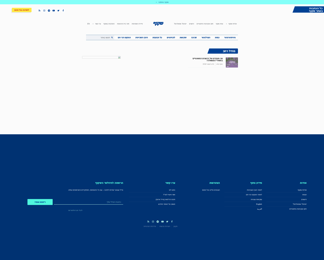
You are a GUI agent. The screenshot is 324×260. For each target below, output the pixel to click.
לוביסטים (171, 37)
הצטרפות (214, 183)
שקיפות (183, 37)
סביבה (194, 37)
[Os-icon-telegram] (49, 11)
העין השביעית (141, 37)
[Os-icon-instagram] (44, 11)
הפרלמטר (205, 37)
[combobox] (100, 37)
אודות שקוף (232, 24)
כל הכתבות (157, 37)
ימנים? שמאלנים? (180, 24)
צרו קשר (98, 24)
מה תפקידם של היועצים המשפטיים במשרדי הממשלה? (208, 59)
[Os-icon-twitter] (58, 11)
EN (88, 24)
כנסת (217, 37)
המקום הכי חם (124, 37)
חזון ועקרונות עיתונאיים (205, 24)
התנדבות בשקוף (109, 24)
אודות (303, 183)
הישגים (191, 24)
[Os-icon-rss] (39, 11)
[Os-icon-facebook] (63, 11)
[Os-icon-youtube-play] (54, 11)
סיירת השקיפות (137, 24)
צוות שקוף (219, 24)
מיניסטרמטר (230, 37)
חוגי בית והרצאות (123, 24)
